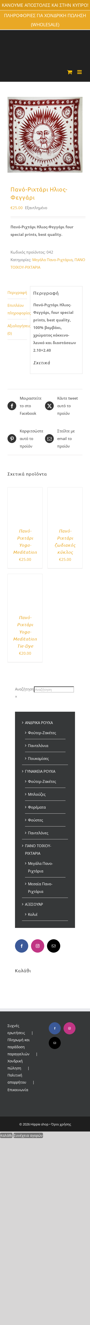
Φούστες (35, 819)
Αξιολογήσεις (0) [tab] (17, 329)
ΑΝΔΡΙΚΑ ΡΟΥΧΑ (39, 722)
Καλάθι (6, 1135)
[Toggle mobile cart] (69, 72)
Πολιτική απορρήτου (17, 1079)
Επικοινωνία (18, 1089)
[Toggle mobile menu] (79, 72)
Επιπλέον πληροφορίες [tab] (17, 309)
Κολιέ (33, 914)
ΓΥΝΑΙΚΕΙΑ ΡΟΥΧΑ (40, 771)
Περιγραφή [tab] (17, 292)
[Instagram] (37, 946)
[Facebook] (21, 946)
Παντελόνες (38, 832)
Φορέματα (37, 807)
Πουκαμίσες (38, 758)
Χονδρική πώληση (15, 1064)
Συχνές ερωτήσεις (16, 1029)
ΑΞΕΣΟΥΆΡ (34, 904)
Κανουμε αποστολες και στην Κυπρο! (45, 5)
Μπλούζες (37, 794)
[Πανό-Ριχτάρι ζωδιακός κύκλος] (65, 491)
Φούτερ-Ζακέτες (42, 732)
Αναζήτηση (24, 689)
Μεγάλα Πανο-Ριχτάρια (52, 259)
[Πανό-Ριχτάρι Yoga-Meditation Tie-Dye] (25, 577)
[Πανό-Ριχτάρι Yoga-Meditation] (25, 491)
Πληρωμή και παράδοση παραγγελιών (19, 1046)
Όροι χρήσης (61, 1124)
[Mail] (53, 946)
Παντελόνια (38, 745)
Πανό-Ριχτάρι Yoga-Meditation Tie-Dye (25, 631)
